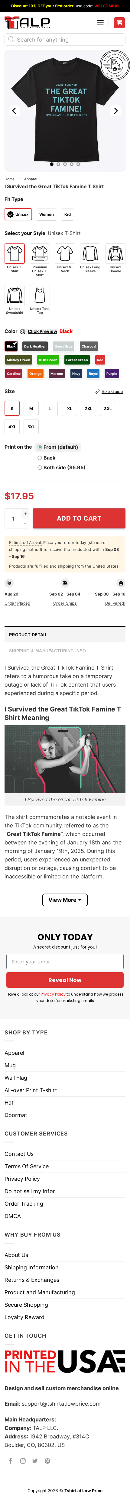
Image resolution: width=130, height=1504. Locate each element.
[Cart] (119, 23)
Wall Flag (16, 1078)
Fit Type (14, 199)
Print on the (18, 447)
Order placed (18, 603)
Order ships (65, 603)
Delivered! (115, 603)
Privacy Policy (53, 994)
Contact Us (19, 1154)
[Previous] (14, 111)
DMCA (13, 1216)
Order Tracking (24, 1203)
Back (49, 458)
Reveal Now (65, 980)
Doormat (16, 1115)
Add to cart (79, 518)
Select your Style (25, 233)
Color (31, 331)
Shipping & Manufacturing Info (47, 650)
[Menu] (100, 23)
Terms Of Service (27, 1166)
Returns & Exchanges (32, 1280)
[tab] (65, 634)
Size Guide (112, 391)
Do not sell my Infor (30, 1191)
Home (10, 179)
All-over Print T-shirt (31, 1090)
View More (62, 900)
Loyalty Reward (24, 1317)
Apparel (30, 179)
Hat (9, 1102)
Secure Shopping (26, 1305)
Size (64, 391)
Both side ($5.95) (65, 467)
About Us (16, 1255)
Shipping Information (32, 1267)
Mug (10, 1065)
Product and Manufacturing (40, 1292)
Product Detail (28, 634)
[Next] (115, 111)
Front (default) (61, 447)
